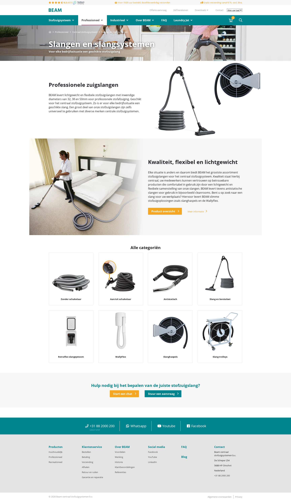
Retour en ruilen (90, 472)
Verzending (87, 462)
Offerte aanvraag (158, 10)
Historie (119, 462)
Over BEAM (143, 20)
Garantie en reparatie (92, 477)
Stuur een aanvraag (161, 394)
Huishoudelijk (55, 451)
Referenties (120, 472)
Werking (119, 457)
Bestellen (86, 451)
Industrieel (118, 20)
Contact (219, 10)
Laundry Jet (182, 20)
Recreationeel (55, 462)
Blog (184, 457)
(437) (68, 2)
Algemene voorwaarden (220, 496)
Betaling (86, 457)
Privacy (238, 496)
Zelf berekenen (180, 10)
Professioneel (91, 20)
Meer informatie (196, 211)
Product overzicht (163, 211)
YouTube (152, 457)
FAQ (164, 20)
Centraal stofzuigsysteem (85, 32)
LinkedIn (152, 462)
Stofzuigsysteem (60, 20)
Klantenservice (92, 447)
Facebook (153, 451)
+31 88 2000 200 (222, 475)
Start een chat (122, 394)
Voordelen (120, 451)
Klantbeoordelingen (125, 467)
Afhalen (85, 467)
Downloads (200, 10)
